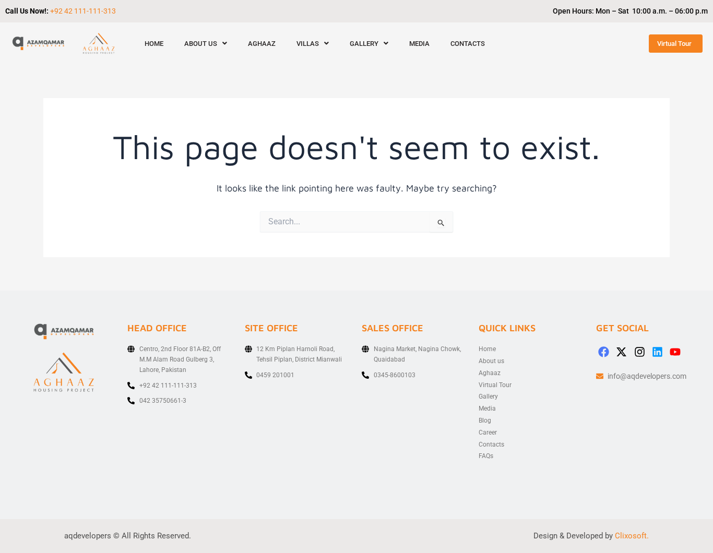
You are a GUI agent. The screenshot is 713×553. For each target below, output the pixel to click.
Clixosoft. (632, 535)
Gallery (364, 43)
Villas (307, 43)
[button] (205, 43)
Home (154, 43)
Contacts (467, 43)
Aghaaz (262, 43)
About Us (200, 43)
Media (419, 43)
